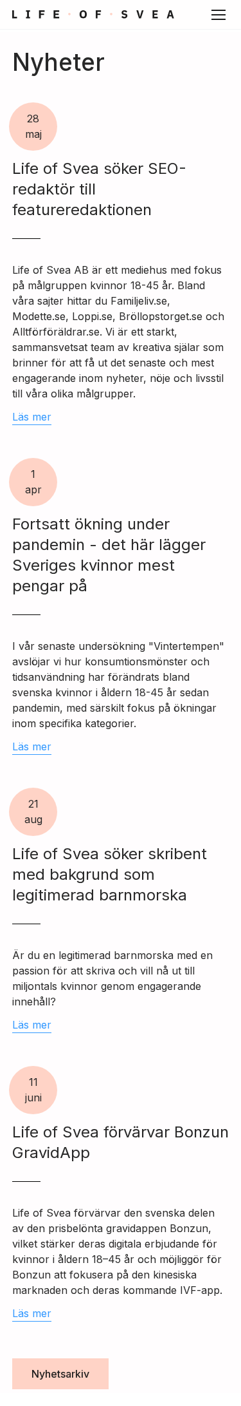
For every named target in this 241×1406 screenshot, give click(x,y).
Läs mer (31, 416)
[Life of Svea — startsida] (93, 14)
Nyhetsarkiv (60, 1373)
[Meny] (218, 15)
